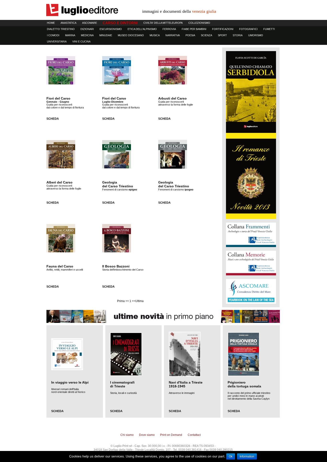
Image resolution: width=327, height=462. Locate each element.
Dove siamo (147, 435)
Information (247, 456)
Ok (230, 456)
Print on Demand (171, 435)
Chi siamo (127, 435)
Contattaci (194, 435)
